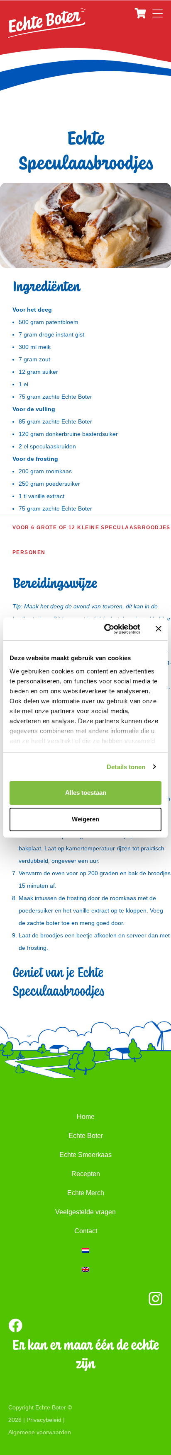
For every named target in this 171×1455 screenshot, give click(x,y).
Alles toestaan (85, 792)
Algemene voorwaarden (39, 1432)
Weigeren (85, 819)
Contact (85, 1231)
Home (86, 1116)
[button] (157, 13)
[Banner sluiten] (158, 629)
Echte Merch (85, 1192)
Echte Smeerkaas (85, 1154)
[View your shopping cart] (141, 13)
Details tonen (126, 766)
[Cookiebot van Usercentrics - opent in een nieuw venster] (105, 629)
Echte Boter (85, 1135)
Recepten (85, 1173)
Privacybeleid (44, 1419)
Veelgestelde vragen (85, 1211)
